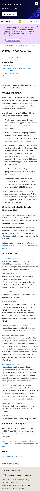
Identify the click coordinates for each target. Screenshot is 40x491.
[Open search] (31, 21)
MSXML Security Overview (11, 416)
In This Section (8, 71)
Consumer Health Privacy (10, 485)
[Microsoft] (20, 21)
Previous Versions (18, 480)
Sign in (36, 21)
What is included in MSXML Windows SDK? (17, 68)
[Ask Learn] (33, 45)
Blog (27, 480)
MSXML (25, 46)
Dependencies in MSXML (11, 364)
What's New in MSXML (10, 274)
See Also (6, 76)
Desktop (17, 46)
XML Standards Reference (11, 456)
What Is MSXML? (8, 66)
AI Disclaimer (6, 480)
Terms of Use (26, 485)
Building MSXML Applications (12, 292)
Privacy (13, 483)
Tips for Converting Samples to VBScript (16, 385)
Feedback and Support (10, 73)
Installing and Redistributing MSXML (15, 325)
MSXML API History (9, 302)
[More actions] (36, 45)
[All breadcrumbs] (3, 45)
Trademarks (5, 488)
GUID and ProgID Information (13, 335)
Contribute (5, 483)
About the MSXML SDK (10, 258)
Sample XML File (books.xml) (12, 403)
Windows (10, 46)
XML (3, 236)
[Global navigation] (2, 21)
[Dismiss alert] (36, 3)
